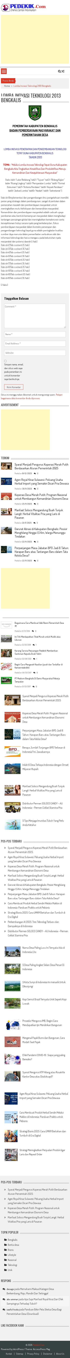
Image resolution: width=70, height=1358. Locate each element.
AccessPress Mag (41, 1349)
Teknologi (12, 1265)
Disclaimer (47, 1354)
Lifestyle (12, 1254)
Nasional (12, 1260)
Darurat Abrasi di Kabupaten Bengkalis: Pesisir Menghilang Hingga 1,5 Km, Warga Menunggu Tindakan (41, 532)
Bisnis (11, 1249)
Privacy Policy (33, 1354)
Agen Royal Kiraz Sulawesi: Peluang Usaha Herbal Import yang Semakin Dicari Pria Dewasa (42, 481)
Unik (10, 1270)
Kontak (9, 1354)
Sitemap (19, 1354)
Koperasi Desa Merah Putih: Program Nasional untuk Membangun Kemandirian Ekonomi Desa (41, 496)
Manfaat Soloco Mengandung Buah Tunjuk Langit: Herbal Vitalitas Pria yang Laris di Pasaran (39, 513)
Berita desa (13, 1244)
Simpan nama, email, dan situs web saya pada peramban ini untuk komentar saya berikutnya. (13, 372)
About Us (60, 1354)
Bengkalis (12, 1239)
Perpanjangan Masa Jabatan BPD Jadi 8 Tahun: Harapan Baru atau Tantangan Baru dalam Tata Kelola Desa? (42, 551)
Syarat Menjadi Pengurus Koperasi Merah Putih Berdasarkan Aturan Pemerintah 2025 (41, 466)
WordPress (18, 1349)
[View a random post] (62, 71)
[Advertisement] (35, 39)
